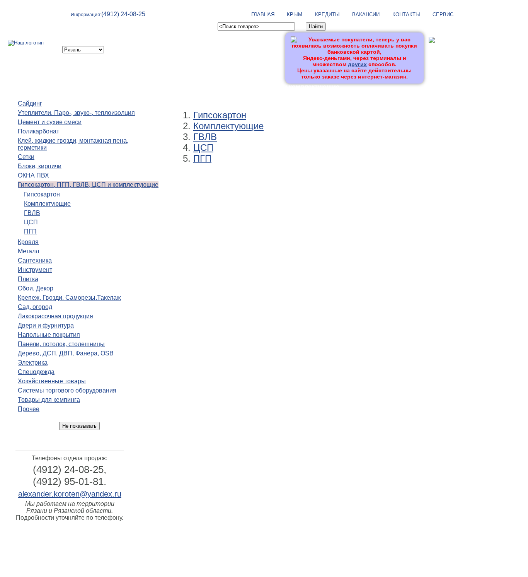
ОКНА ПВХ (33, 175)
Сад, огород (35, 307)
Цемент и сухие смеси (50, 122)
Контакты (406, 14)
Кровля (28, 242)
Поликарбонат (38, 131)
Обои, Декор (35, 288)
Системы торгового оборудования (67, 390)
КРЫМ (294, 14)
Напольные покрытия (49, 334)
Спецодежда (36, 372)
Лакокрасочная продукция (55, 316)
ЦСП (31, 222)
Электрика (33, 362)
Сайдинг (30, 103)
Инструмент (35, 269)
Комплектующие (47, 203)
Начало (169, 87)
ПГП (30, 231)
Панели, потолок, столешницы (61, 344)
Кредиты (327, 14)
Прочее (28, 409)
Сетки (26, 157)
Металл (28, 251)
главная (262, 14)
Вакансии (366, 14)
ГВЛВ (32, 213)
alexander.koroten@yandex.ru (69, 494)
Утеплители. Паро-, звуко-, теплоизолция (76, 112)
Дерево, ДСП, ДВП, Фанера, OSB (66, 353)
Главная (290, 537)
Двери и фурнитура (46, 325)
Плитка (28, 279)
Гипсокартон (42, 194)
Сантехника (35, 260)
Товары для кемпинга (49, 399)
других (357, 64)
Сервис (443, 14)
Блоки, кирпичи (39, 166)
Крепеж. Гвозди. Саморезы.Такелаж (69, 297)
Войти (436, 53)
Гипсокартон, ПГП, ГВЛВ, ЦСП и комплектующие (88, 184)
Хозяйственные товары (52, 381)
